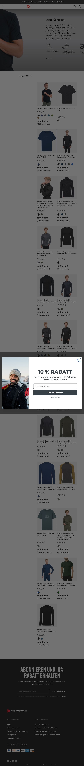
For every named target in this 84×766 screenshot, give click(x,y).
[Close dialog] (79, 360)
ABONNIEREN (55, 392)
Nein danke (55, 397)
